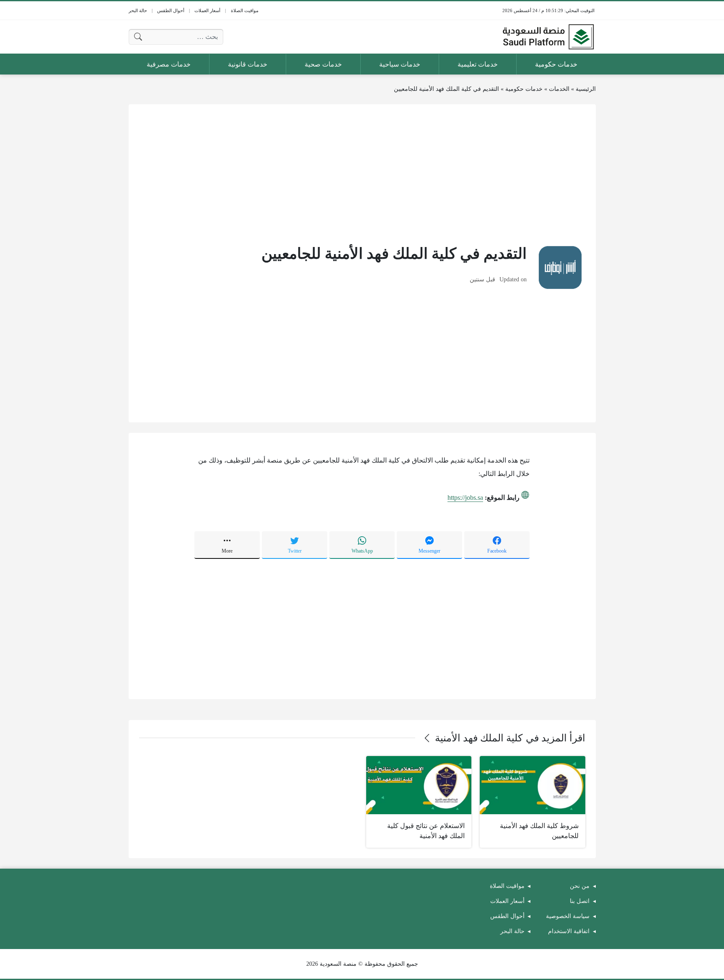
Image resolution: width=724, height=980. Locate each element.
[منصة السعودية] (548, 36)
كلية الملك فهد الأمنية (478, 738)
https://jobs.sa (465, 497)
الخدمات (559, 89)
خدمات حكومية (524, 89)
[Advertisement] (362, 173)
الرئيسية (586, 89)
